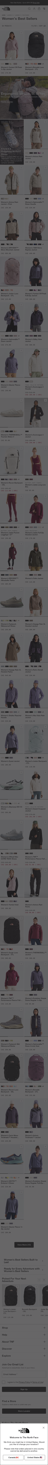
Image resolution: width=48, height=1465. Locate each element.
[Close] (43, 1427)
